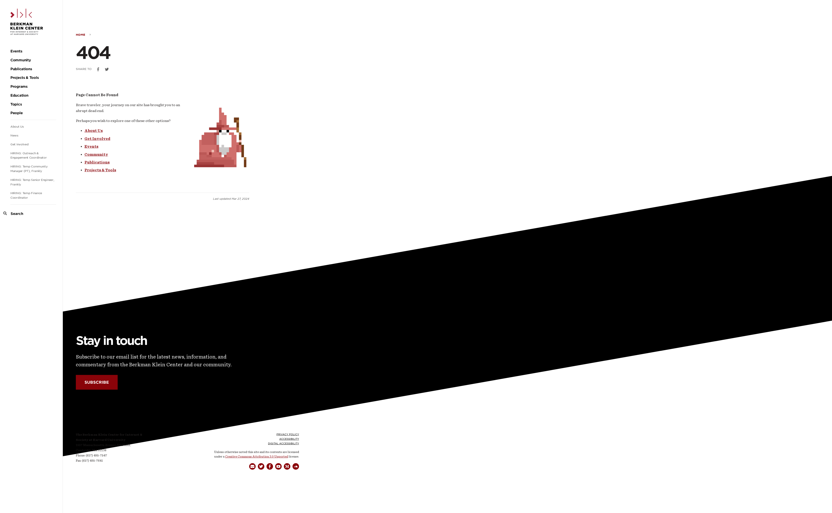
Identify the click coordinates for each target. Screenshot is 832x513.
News (14, 135)
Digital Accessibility (283, 443)
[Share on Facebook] (98, 69)
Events (91, 146)
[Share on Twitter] (106, 69)
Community (96, 154)
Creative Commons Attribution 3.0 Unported (256, 456)
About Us (17, 126)
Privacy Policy (287, 434)
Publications (97, 162)
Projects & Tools (100, 170)
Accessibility (289, 438)
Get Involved (19, 144)
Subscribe (96, 382)
